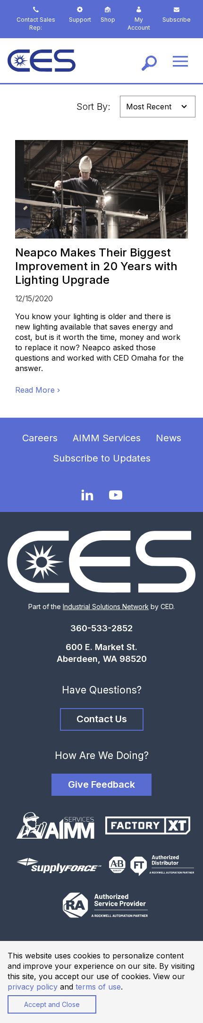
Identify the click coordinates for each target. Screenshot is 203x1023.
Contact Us (101, 719)
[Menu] (180, 60)
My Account (138, 23)
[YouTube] (116, 495)
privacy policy (33, 986)
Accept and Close (52, 1004)
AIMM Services (107, 438)
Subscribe (176, 19)
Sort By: (93, 106)
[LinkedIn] (87, 495)
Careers (40, 438)
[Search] (149, 61)
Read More (35, 390)
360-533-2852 (101, 628)
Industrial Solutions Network (106, 606)
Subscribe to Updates (102, 458)
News (168, 438)
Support (80, 19)
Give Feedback (101, 784)
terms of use (98, 986)
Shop (108, 19)
